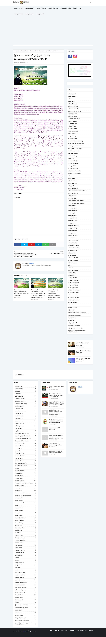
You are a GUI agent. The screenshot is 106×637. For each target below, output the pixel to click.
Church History (72, 126)
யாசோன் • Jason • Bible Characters (54, 428)
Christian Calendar (73, 106)
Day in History (72, 136)
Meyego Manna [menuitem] (18, 8)
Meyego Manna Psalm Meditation (77, 203)
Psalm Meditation (73, 260)
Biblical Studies (73, 103)
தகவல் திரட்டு (72, 320)
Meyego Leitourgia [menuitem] (30, 8)
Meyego (17, 62)
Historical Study (73, 156)
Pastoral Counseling (74, 245)
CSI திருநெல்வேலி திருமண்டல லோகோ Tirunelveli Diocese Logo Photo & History (56, 421)
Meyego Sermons (73, 220)
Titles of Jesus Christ (74, 300)
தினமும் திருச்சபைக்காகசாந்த (76, 328)
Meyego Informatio (73, 188)
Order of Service (73, 243)
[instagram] (75, 56)
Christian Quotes (73, 113)
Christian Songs (73, 116)
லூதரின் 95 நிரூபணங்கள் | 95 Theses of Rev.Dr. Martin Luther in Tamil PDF (83, 344)
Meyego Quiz (72, 213)
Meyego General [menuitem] (29, 14)
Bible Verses (72, 101)
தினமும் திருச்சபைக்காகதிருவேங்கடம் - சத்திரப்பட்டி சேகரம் (77, 331)
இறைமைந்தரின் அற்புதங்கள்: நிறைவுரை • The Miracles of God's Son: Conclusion (21, 292)
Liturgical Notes (73, 166)
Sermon (71, 265)
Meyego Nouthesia (73, 210)
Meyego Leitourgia (73, 193)
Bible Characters (73, 96)
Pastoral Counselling (74, 247)
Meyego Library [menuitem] (77, 8)
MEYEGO (25, 631)
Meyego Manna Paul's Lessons (76, 200)
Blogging (24, 634)
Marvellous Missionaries (75, 170)
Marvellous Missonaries (74, 173)
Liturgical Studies (73, 168)
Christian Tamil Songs (74, 118)
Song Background (73, 270)
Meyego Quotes (73, 215)
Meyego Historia (73, 185)
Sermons (71, 267)
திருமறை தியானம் (73, 323)
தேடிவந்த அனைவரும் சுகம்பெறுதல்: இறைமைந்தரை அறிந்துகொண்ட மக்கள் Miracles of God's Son (54, 293)
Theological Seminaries (74, 290)
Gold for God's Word (74, 151)
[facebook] (70, 56)
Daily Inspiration (73, 133)
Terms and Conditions (82, 630)
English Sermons (73, 138)
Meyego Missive (73, 208)
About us (57, 630)
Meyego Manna (72, 198)
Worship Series (72, 305)
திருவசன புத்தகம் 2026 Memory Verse (56, 387)
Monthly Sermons (73, 240)
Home (15, 51)
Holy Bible (71, 158)
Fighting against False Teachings (77, 146)
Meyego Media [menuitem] (40, 14)
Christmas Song (73, 121)
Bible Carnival (72, 93)
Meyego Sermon (73, 218)
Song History (72, 272)
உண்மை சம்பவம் (72, 317)
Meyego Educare (73, 180)
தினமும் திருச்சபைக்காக (74, 325)
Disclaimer (72, 630)
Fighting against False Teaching (76, 143)
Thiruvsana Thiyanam (74, 297)
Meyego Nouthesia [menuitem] (53, 8)
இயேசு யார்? (71, 310)
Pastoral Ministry (73, 250)
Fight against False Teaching (76, 141)
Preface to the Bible (74, 257)
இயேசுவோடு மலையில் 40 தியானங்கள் (77, 312)
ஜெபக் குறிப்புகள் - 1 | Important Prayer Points (83, 351)
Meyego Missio (72, 205)
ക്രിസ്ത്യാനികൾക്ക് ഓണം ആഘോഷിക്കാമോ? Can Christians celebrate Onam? (56, 437)
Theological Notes (73, 287)
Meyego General (73, 183)
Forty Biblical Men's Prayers (75, 148)
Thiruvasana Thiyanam (74, 295)
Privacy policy (64, 630)
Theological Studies (74, 292)
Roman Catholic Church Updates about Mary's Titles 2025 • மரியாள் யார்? (56, 395)
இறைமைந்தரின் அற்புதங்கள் (23, 51)
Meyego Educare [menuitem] (18, 14)
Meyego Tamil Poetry (74, 225)
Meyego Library (72, 195)
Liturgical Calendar (73, 163)
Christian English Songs (75, 111)
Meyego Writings (73, 230)
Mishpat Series (72, 233)
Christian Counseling (74, 108)
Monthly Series (72, 238)
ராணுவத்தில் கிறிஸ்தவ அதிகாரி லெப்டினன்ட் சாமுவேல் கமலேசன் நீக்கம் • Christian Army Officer (56, 403)
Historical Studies (73, 153)
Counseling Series (73, 131)
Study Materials (73, 277)
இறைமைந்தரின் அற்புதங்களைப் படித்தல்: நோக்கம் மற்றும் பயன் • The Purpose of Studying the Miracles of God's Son (38, 293)
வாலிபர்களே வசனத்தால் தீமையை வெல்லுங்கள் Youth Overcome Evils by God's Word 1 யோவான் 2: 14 (55, 412)
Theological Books (73, 285)
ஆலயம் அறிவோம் (73, 307)
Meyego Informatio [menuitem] (66, 8)
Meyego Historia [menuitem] (41, 8)
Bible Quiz (71, 98)
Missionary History (73, 235)
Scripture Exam (72, 262)
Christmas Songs (73, 123)
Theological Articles (74, 282)
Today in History (73, 302)
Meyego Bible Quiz (73, 178)
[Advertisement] (53, 31)
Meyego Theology (73, 228)
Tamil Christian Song (74, 280)
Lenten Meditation (73, 161)
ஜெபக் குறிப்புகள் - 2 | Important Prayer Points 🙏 (83, 359)
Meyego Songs (72, 223)
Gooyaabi (37, 634)
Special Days (72, 275)
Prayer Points (72, 255)
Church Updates (73, 128)
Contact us (90, 630)
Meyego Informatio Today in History (77, 190)
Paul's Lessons (72, 252)
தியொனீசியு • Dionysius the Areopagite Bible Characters (56, 452)
